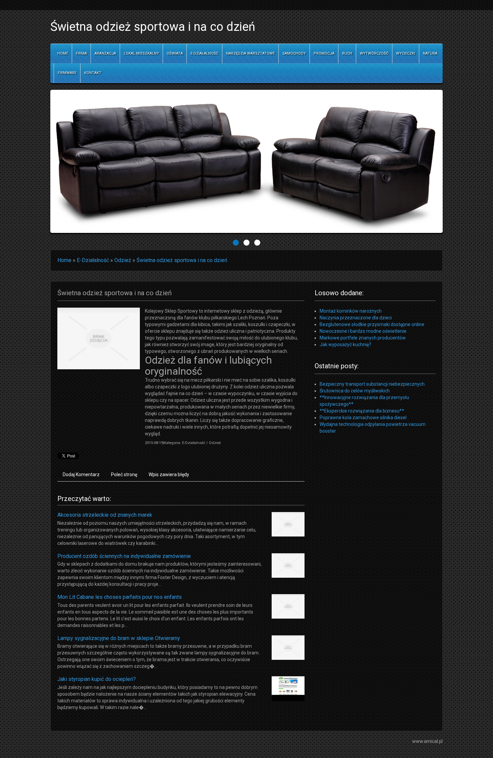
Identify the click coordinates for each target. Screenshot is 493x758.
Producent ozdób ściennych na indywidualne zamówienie (124, 556)
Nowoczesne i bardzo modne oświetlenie (363, 331)
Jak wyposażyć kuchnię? (345, 344)
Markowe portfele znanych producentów (363, 337)
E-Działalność (93, 260)
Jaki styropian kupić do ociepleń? (96, 679)
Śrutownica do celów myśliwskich (355, 390)
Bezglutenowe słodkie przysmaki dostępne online (372, 324)
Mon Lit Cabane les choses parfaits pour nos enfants (119, 597)
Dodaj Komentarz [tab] (81, 474)
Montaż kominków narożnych (351, 311)
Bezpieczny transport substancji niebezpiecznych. (373, 384)
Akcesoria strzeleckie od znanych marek (104, 515)
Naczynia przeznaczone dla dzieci (356, 317)
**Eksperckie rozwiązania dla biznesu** (362, 411)
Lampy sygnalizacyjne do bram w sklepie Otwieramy (118, 638)
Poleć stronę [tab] (124, 474)
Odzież (122, 260)
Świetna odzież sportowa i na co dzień (181, 260)
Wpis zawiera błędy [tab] (169, 474)
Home (64, 260)
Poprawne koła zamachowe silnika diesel (363, 417)
